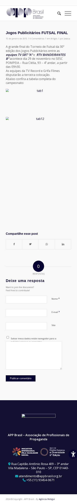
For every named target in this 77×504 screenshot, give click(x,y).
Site (54, 325)
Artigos (54, 38)
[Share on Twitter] (30, 244)
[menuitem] (57, 13)
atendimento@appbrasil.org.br (40, 476)
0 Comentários (37, 38)
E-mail (56, 312)
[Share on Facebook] (14, 244)
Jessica (67, 38)
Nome (56, 298)
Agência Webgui (47, 499)
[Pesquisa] (57, 13)
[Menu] (66, 13)
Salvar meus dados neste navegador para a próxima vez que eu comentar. (33, 340)
